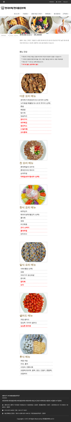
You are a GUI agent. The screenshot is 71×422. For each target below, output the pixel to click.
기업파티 (25, 14)
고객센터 (65, 14)
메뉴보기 (65, 2)
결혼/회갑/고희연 (36, 14)
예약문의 (51, 2)
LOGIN (59, 2)
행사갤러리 (57, 14)
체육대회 (48, 14)
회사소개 (17, 14)
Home (54, 25)
